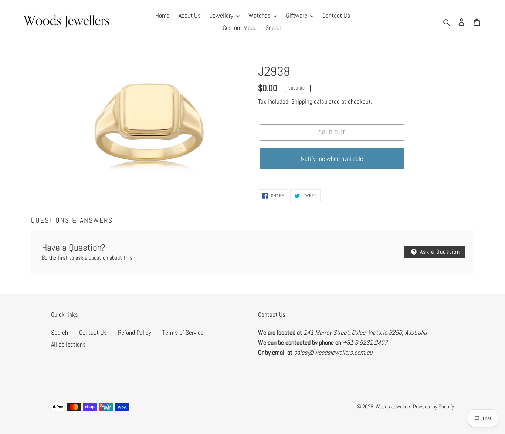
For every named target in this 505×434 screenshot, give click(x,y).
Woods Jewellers (393, 406)
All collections (68, 344)
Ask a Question (439, 252)
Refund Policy (134, 332)
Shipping (301, 101)
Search (59, 332)
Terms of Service (183, 332)
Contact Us (93, 332)
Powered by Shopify (433, 406)
